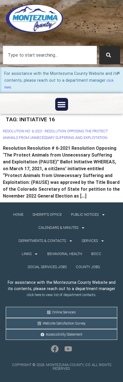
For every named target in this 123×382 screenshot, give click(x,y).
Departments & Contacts (42, 241)
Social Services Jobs (47, 267)
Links (26, 254)
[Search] (109, 55)
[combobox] (50, 55)
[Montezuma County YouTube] (68, 348)
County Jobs (88, 267)
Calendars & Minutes (58, 227)
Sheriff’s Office (47, 214)
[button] (61, 104)
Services (90, 241)
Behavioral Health (64, 254)
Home (18, 214)
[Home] (34, 18)
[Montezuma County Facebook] (54, 348)
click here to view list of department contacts (61, 295)
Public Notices (85, 214)
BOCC (96, 254)
